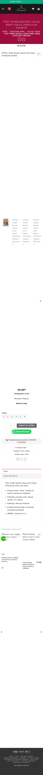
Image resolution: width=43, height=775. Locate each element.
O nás (17, 756)
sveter (22, 454)
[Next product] (19, 39)
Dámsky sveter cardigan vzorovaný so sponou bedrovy (10, 559)
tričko (26, 454)
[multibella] (21, 9)
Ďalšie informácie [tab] (10, 476)
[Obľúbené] (33, 8)
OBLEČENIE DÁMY (17, 32)
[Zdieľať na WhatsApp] (17, 459)
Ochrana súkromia (28, 761)
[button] (3, 8)
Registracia (34, 759)
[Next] (38, 134)
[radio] (3, 416)
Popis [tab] (5, 471)
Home (4, 32)
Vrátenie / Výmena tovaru (29, 758)
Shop (11, 756)
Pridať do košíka (27, 426)
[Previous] (5, 134)
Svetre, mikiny (33, 32)
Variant (4, 413)
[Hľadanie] (9, 8)
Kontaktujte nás (27, 756)
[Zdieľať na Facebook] (21, 459)
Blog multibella (13, 761)
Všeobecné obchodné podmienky (16, 759)
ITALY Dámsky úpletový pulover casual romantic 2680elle (29, 565)
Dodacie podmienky (11, 758)
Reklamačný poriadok (21, 762)
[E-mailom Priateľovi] (25, 459)
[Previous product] (23, 39)
